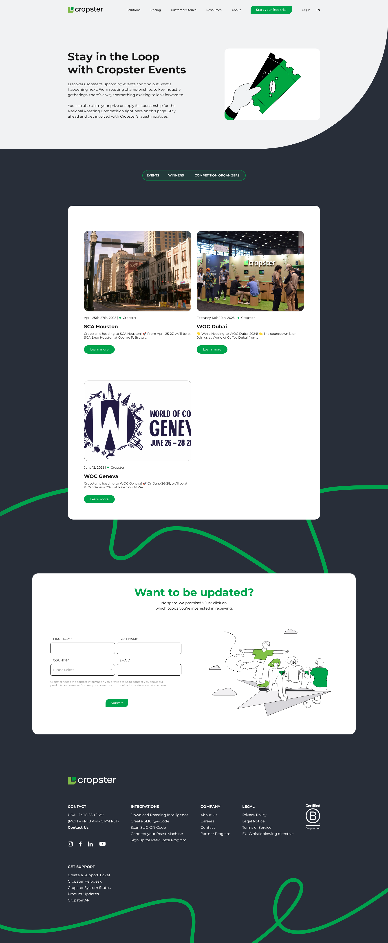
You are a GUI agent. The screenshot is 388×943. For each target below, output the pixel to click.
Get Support (81, 867)
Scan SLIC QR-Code (148, 827)
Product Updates (83, 894)
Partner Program (215, 834)
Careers (207, 821)
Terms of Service (256, 827)
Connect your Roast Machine (157, 834)
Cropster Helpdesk (85, 881)
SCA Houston (101, 327)
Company (210, 806)
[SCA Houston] (137, 271)
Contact (208, 827)
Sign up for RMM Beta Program (158, 840)
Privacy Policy (254, 815)
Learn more (99, 349)
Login (306, 9)
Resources (214, 10)
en (318, 10)
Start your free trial (271, 10)
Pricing (155, 10)
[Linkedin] (90, 844)
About (236, 10)
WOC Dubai (212, 327)
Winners (176, 175)
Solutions (134, 10)
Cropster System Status (89, 888)
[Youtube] (102, 844)
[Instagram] (70, 844)
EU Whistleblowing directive (268, 834)
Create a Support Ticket (89, 875)
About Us (209, 815)
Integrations (145, 806)
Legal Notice (253, 821)
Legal (248, 806)
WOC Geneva (101, 476)
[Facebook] (80, 844)
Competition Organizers (217, 175)
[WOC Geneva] (137, 421)
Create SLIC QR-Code (150, 821)
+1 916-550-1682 (90, 815)
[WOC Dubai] (250, 271)
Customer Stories (183, 10)
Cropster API (79, 900)
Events (153, 175)
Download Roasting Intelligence (160, 815)
